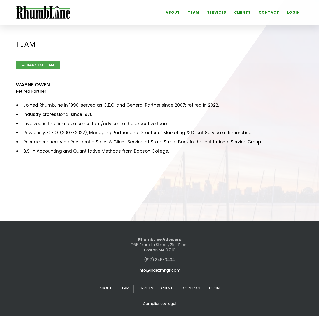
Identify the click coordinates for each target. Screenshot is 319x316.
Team (193, 12)
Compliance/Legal (159, 303)
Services (216, 12)
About (173, 12)
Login (293, 12)
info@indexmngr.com (159, 270)
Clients (242, 12)
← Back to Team (38, 65)
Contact (269, 12)
